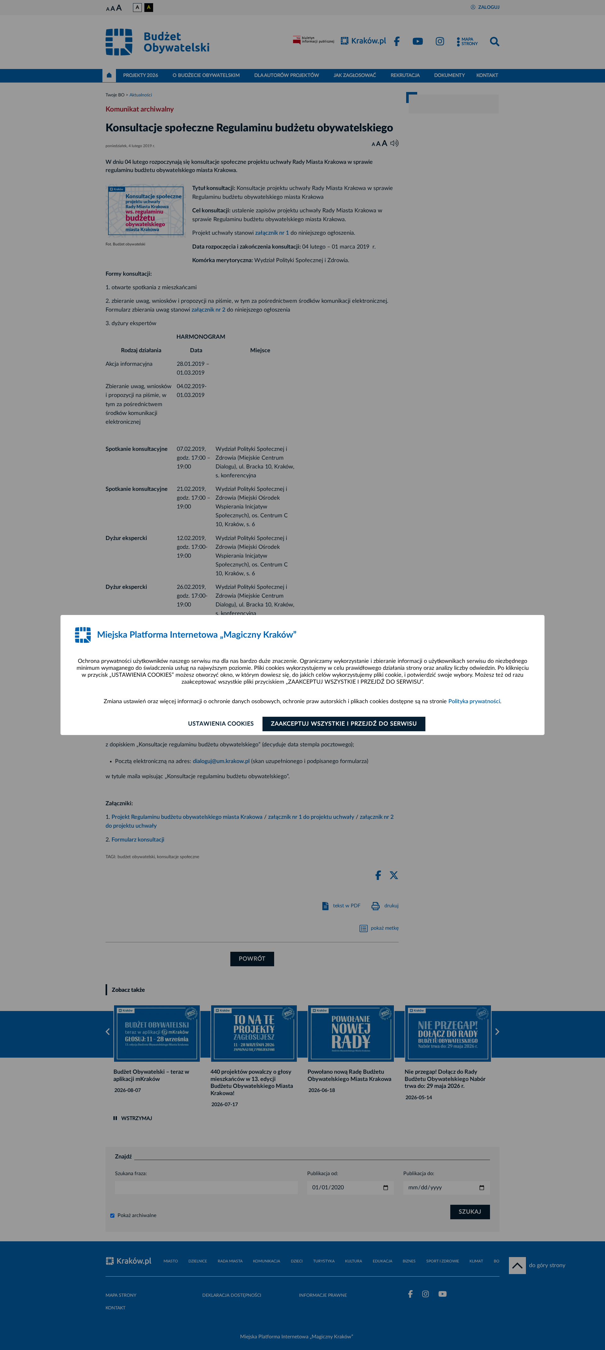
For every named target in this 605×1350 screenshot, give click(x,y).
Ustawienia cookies (221, 724)
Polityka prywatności (474, 701)
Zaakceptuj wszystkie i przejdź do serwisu (344, 724)
